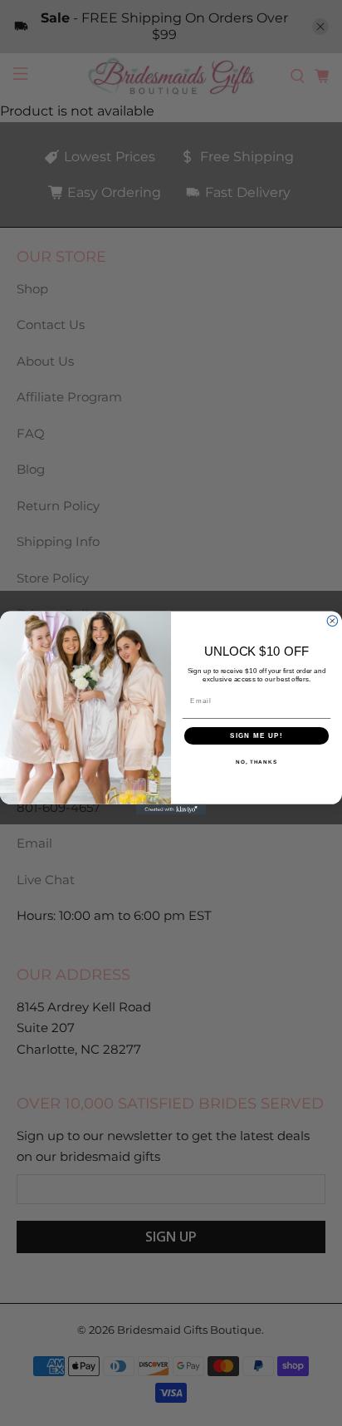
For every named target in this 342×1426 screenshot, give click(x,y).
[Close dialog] (332, 621)
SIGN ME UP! (256, 736)
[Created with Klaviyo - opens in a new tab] (171, 809)
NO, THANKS (256, 762)
